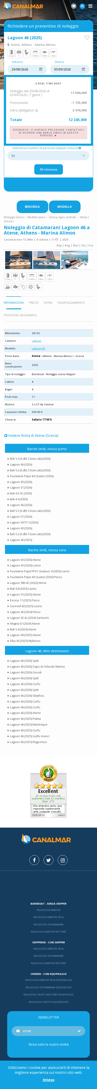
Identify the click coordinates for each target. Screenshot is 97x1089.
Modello (64, 207)
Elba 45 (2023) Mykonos (25, 641)
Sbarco (59, 62)
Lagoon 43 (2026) (21, 482)
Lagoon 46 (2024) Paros (25, 612)
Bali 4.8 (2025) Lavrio (23, 589)
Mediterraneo (36, 217)
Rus (75, 245)
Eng (67, 245)
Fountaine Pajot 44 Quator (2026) (31, 476)
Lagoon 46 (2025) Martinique (28, 724)
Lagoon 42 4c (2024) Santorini (29, 618)
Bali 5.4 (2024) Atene (23, 629)
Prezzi (34, 303)
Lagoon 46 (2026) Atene (25, 713)
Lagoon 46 (38, 348)
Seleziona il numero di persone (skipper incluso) (45, 148)
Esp (59, 245)
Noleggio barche (48, 910)
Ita (83, 245)
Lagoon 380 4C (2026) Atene (28, 583)
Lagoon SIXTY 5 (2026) (24, 522)
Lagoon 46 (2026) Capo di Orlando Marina (37, 666)
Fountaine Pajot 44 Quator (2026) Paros (36, 577)
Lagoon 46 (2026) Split (24, 661)
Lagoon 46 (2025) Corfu (25, 730)
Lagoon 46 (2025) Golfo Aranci (29, 736)
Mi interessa (48, 169)
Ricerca (34, 207)
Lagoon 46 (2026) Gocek (26, 672)
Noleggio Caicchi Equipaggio (49, 1002)
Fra (90, 245)
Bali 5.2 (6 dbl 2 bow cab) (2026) (30, 459)
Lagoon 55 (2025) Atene (25, 594)
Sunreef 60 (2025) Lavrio (26, 606)
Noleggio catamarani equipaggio (48, 987)
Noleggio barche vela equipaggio (48, 980)
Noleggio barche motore (48, 931)
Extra (48, 303)
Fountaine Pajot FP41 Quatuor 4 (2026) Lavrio (39, 571)
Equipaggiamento (71, 303)
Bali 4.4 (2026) (19, 499)
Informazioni (14, 303)
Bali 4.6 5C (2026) (21, 493)
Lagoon (36, 340)
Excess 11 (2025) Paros (24, 600)
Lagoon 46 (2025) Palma (25, 719)
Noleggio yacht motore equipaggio (48, 994)
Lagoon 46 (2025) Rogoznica (28, 742)
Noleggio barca (14, 217)
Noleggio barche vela (48, 917)
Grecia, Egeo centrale (62, 217)
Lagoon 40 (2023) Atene (25, 635)
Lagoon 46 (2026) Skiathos (27, 696)
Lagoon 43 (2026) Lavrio (25, 565)
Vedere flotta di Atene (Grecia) (33, 435)
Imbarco (17, 62)
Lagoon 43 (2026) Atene (25, 560)
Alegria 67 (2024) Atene (25, 623)
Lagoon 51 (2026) (21, 487)
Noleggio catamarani (48, 924)
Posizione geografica (20, 315)
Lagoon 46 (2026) (21, 464)
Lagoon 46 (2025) (21, 540)
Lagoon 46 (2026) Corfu (25, 684)
